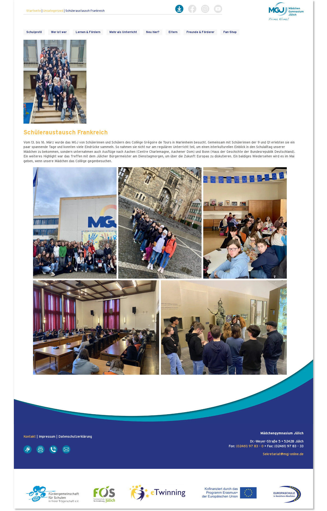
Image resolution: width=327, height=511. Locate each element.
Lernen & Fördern (88, 32)
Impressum (47, 436)
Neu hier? (152, 32)
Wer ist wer (59, 32)
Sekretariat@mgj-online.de (283, 454)
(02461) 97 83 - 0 (250, 446)
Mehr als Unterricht (123, 32)
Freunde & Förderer (200, 32)
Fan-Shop (230, 32)
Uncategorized (53, 10)
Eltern (173, 32)
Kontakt (29, 436)
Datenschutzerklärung (75, 436)
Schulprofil (34, 32)
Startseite (33, 10)
